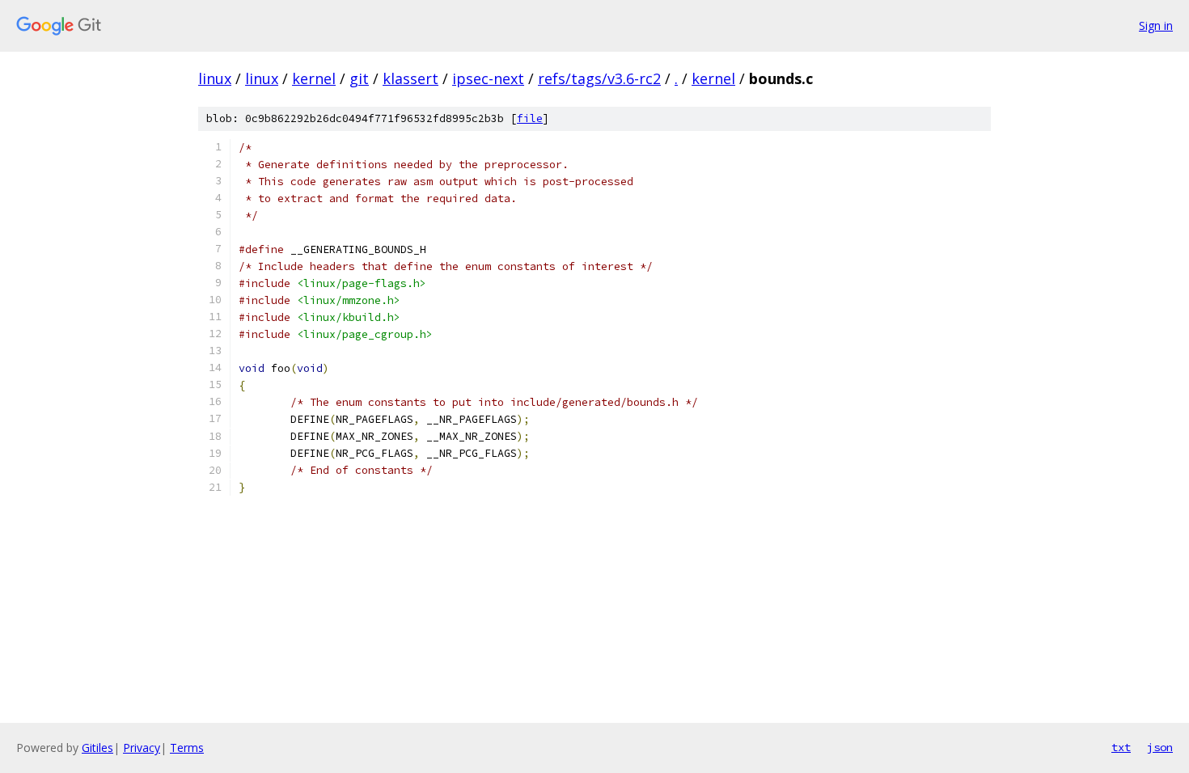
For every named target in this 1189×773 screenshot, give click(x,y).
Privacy (141, 747)
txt (1121, 747)
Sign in (1156, 25)
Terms (187, 747)
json (1160, 747)
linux (214, 78)
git (359, 78)
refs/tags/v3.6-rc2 (599, 78)
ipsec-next (488, 78)
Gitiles (97, 747)
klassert (410, 78)
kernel (314, 78)
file (530, 118)
